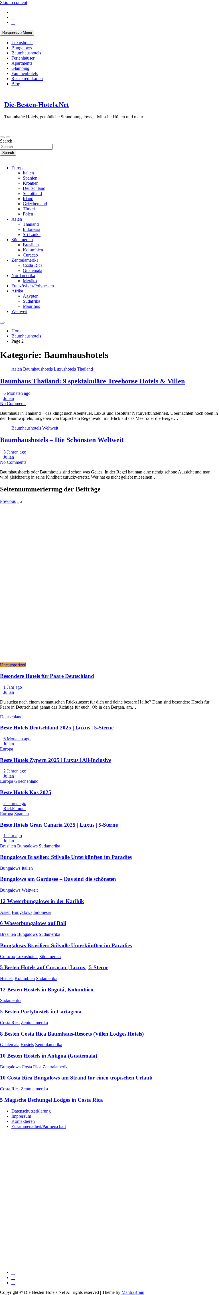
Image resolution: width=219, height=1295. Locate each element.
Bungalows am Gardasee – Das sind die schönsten (58, 879)
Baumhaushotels (26, 52)
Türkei (29, 208)
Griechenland (35, 203)
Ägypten (30, 296)
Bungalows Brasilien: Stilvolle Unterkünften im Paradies (66, 857)
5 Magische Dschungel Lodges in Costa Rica (51, 1100)
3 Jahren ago (14, 452)
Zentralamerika (24, 260)
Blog (15, 83)
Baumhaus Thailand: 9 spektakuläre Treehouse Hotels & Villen (92, 381)
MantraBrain (132, 1292)
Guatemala (32, 270)
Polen (28, 214)
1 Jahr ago (12, 687)
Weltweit (19, 311)
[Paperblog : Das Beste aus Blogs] (43, 1218)
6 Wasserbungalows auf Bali (33, 923)
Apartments (21, 63)
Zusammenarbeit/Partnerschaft (38, 1126)
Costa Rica (32, 265)
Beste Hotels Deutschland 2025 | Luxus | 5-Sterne (56, 728)
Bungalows (21, 47)
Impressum (21, 1116)
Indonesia (31, 229)
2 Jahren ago (14, 771)
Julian (8, 398)
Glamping (20, 68)
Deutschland (34, 188)
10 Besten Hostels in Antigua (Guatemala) (48, 1056)
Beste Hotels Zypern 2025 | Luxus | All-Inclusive (55, 760)
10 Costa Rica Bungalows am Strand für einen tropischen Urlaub (76, 1078)
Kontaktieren (23, 1121)
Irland (28, 198)
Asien (16, 219)
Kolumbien (33, 249)
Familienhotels (24, 73)
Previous (8, 501)
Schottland (32, 193)
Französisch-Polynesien (32, 285)
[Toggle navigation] (2, 137)
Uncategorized (13, 664)
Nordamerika (23, 275)
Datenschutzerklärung (31, 1111)
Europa (18, 167)
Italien (28, 172)
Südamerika (22, 239)
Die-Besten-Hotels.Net (36, 104)
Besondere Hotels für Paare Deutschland (47, 676)
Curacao (30, 255)
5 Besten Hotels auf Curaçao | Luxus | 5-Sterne (54, 967)
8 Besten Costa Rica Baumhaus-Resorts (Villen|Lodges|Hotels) (72, 1034)
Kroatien (30, 183)
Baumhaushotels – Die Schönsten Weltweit (62, 440)
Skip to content (13, 2)
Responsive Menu (17, 33)
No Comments (13, 403)
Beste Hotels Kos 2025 (25, 792)
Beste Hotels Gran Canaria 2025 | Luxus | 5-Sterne (59, 825)
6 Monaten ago (17, 393)
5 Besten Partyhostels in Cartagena (41, 1012)
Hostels (6, 978)
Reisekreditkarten (27, 78)
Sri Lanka (31, 234)
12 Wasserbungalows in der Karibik (42, 901)
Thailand (31, 224)
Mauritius (31, 306)
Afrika (17, 290)
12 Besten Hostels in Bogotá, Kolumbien (47, 990)
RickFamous (14, 808)
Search (6, 141)
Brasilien (31, 244)
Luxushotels (22, 42)
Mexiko (30, 280)
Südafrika (31, 301)
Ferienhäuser (23, 58)
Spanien (30, 178)
